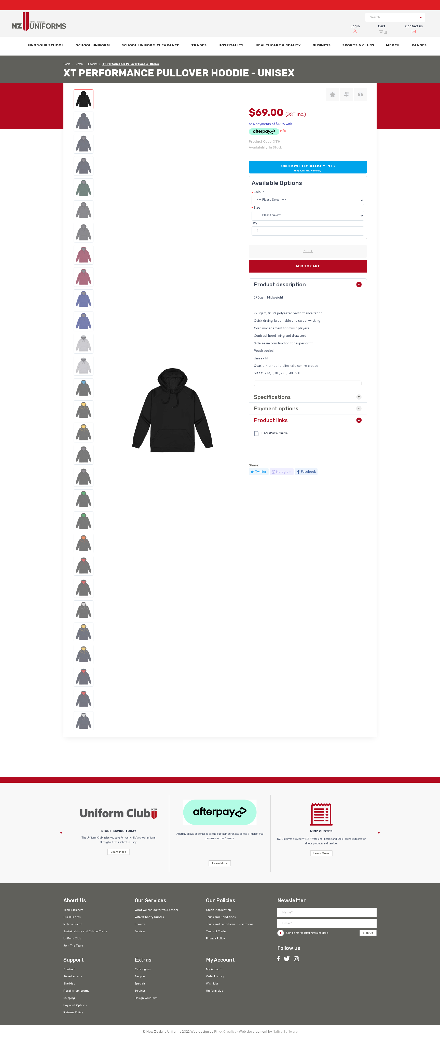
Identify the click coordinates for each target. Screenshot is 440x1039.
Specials (140, 984)
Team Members (73, 910)
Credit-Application (218, 910)
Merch (79, 64)
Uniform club (214, 991)
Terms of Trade (216, 932)
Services (140, 932)
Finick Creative (225, 1032)
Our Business (71, 917)
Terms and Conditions (221, 917)
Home (66, 64)
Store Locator (72, 977)
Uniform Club (72, 939)
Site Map (69, 984)
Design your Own (146, 998)
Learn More (118, 852)
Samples (140, 977)
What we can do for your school (156, 910)
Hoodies (92, 64)
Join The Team (73, 946)
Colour (259, 192)
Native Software (285, 1032)
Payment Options (75, 1005)
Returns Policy (73, 1013)
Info (283, 131)
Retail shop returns (76, 991)
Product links (271, 420)
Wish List (212, 984)
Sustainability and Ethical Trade (85, 932)
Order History (215, 977)
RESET (308, 251)
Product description (280, 284)
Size (257, 208)
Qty (254, 223)
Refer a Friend (72, 924)
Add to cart (308, 266)
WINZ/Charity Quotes (149, 917)
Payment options (276, 408)
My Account (214, 969)
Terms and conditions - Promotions (229, 924)
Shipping (69, 998)
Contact (69, 969)
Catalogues (142, 969)
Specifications (272, 397)
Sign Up (368, 933)
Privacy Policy (215, 939)
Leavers (140, 924)
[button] (93, 46)
